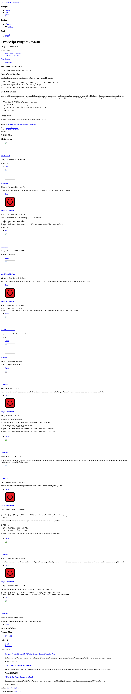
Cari (6, 12)
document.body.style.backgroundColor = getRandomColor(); (23, 119)
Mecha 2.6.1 (18, 691)
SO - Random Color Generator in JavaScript (22, 124)
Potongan (16, 130)
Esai (7, 644)
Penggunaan (9, 62)
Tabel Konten (7, 50)
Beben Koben (5, 156)
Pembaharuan (5, 59)
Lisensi (7, 14)
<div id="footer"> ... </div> (40, 309)
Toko (6, 16)
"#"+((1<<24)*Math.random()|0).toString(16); (18, 70)
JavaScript (8, 130)
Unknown (4, 183)
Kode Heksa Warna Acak (13, 54)
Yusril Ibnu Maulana (8, 274)
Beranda (7, 10)
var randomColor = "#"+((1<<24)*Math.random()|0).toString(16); (26, 422)
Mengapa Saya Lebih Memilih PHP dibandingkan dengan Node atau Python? (31, 654)
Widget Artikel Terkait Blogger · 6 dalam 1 (19, 677)
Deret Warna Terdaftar (12, 55)
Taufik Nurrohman (12, 128)
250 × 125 (8, 636)
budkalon (4, 357)
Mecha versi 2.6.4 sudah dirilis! (11, 2)
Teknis (7, 37)
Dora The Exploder (13, 688)
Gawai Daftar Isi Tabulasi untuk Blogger (18, 665)
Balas (6, 167)
